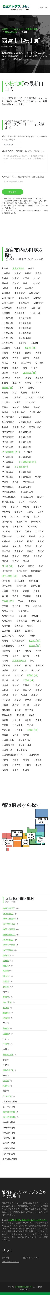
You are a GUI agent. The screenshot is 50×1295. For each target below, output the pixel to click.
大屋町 (36, 357)
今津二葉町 (7, 308)
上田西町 (35, 342)
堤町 (41, 566)
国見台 (5, 407)
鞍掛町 (5, 412)
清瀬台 (17, 402)
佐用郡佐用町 (9, 1148)
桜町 (4, 516)
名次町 (30, 625)
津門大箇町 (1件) (9, 576)
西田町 (22, 645)
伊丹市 (8, 986)
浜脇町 (17, 665)
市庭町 (5, 288)
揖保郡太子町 (9, 1138)
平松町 (15, 680)
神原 (14, 392)
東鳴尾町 (40, 665)
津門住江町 (34, 581)
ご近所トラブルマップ (12, 28)
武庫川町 (16, 720)
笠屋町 (15, 367)
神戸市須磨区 (11, 929)
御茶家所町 (26, 362)
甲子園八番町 (25, 442)
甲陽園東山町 (25, 486)
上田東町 (6, 347)
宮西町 (32, 715)
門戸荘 (30, 725)
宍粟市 (7, 1085)
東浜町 (5, 670)
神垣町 (15, 372)
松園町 (39, 700)
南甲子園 (29, 710)
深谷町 (15, 685)
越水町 (22, 501)
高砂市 (7, 1028)
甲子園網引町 (25, 447)
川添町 (28, 382)
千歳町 (21, 566)
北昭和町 (16, 397)
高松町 (26, 556)
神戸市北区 (10, 939)
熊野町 (26, 407)
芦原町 (28, 273)
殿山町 (5, 596)
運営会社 (5, 1258)
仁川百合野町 (8, 645)
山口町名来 (22, 749)
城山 (42, 536)
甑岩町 (40, 496)
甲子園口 (28, 452)
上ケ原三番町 (25, 318)
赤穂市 (7, 1007)
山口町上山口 (8, 739)
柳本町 (26, 735)
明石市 (8, 965)
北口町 (5, 397)
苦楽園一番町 (18, 412)
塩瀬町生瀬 (22, 521)
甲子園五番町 (8, 437)
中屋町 (5, 605)
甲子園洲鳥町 (25, 457)
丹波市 (6, 1065)
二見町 (36, 685)
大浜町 (15, 357)
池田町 (26, 278)
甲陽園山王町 (29, 481)
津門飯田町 (22, 571)
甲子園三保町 (8, 476)
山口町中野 (7, 749)
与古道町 (37, 759)
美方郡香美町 (9, 1153)
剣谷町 (5, 427)
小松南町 (18, 511)
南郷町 (5, 640)
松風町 (17, 700)
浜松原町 (6, 665)
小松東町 (6, 511)
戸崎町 (26, 591)
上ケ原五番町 (25, 323)
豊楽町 (39, 690)
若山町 (15, 769)
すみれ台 (16, 546)
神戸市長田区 (11, 924)
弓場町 (15, 759)
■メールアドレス (23, 176)
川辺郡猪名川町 (10, 1101)
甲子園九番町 (8, 447)
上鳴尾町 (6, 273)
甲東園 (38, 476)
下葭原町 (6, 531)
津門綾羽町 (7, 571)
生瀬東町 (29, 630)
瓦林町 (31, 387)
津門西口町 (7, 586)
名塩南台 (6, 625)
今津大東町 (34, 293)
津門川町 (6, 581)
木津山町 (35, 392)
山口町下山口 (25, 744)
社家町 (17, 531)
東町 (14, 670)
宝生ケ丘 (27, 690)
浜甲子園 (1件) (19, 660)
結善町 (38, 422)
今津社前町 (24, 298)
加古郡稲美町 (11, 1111)
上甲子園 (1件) (29, 372)
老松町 (5, 352)
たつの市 (9, 1096)
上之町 (28, 377)
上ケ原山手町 (8, 342)
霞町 (25, 367)
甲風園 (5, 481)
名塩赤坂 (37, 605)
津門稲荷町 (36, 571)
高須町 (41, 551)
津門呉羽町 (19, 581)
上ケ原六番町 (8, 328)
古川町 (5, 690)
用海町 (26, 759)
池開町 (36, 278)
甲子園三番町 (8, 432)
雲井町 (36, 407)
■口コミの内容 (23, 151)
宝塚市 (8, 1018)
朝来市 (6, 1075)
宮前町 (5, 720)
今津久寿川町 (8, 298)
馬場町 (5, 660)
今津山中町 (19, 313)
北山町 (41, 397)
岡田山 (5, 362)
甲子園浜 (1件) (21, 467)
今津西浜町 (24, 303)
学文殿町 (40, 362)
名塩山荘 (23, 615)
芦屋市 (8, 981)
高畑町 (15, 556)
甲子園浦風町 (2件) (11, 452)
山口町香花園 (8, 744)
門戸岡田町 (17, 725)
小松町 (26, 506)
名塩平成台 (36, 620)
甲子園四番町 (25, 432)
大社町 (39, 546)
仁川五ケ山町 (18, 640)
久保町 (15, 407)
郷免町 (15, 481)
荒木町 (15, 278)
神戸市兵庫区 (11, 918)
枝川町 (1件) (30, 347)
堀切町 (5, 695)
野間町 (39, 650)
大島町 (28, 352)
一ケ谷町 (35, 283)
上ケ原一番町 (35, 313)
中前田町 (33, 601)
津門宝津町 (36, 586)
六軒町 (28, 764)
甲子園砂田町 (8, 462)
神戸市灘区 (10, 913)
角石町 (5, 546)
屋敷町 (5, 735)
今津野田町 (38, 303)
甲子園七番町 (8, 442)
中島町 (15, 596)
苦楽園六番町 (25, 422)
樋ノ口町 (18, 675)
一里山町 (16, 288)
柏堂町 (5, 382)
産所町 (36, 516)
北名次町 (29, 397)
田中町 (26, 561)
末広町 (41, 541)
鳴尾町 (22, 635)
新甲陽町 (18, 541)
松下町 (28, 700)
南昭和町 (21, 715)
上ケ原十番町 (8, 337)
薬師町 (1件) (32, 730)
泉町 (25, 283)
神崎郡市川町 (9, 1122)
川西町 (39, 382)
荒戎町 (5, 278)
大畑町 (5, 357)
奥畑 (14, 362)
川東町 (21, 387)
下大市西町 (17, 526)
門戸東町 (18, 730)
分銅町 (15, 690)
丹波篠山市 (10, 1054)
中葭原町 (16, 605)
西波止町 (6, 650)
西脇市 (8, 1012)
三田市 (8, 1044)
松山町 (26, 705)
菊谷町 (24, 392)
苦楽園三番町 (8, 417)
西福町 (30, 511)
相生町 (5, 268)
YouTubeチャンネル (10, 1261)
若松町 (5, 769)
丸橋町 (36, 705)
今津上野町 (19, 293)
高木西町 (6, 551)
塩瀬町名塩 (7, 521)
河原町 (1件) (7, 387)
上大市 (5, 372)
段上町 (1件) (7, 566)
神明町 (30, 541)
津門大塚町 (27, 576)
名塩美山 (18, 625)
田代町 (5, 561)
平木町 (5, 680)
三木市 (6, 1023)
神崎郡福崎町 (9, 1127)
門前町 (5, 725)
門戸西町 (6, 730)
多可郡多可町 (9, 1106)
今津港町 (6, 313)
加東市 (6, 1091)
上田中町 (23, 342)
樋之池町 (6, 675)
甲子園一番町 (18, 427)
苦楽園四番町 (25, 417)
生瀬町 (17, 630)
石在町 (5, 283)
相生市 (6, 991)
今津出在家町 (8, 303)
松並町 (5, 705)
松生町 (34, 695)
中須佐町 (27, 596)
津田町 (31, 566)
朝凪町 (17, 273)
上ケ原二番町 (8, 318)
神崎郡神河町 (9, 1132)
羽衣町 (5, 655)
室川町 (28, 720)
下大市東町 (32, 526)
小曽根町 (33, 501)
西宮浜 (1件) (34, 645)
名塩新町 (35, 615)
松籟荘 (32, 536)
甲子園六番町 (25, 437)
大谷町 (39, 352)
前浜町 (24, 695)
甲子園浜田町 (8, 471)
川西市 (8, 1033)
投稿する (12, 191)
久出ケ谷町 (30, 402)
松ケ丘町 (6, 700)
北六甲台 (6, 402)
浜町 (32, 660)
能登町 (28, 650)
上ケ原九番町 (25, 333)
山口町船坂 (34, 754)
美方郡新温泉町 (10, 1158)
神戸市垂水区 (11, 934)
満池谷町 (6, 710)
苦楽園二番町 (35, 412)
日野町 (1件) (32, 675)
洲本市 (8, 976)
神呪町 (5, 392)
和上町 (26, 769)
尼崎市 (8, 960)
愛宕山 (39, 273)
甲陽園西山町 (8, 486)
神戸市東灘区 (11, 908)
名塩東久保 (22, 620)
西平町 (17, 650)
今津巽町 (37, 298)
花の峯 (36, 655)
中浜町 (21, 601)
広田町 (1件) (28, 680)
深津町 (5, 685)
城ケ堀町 (21, 536)
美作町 (17, 710)
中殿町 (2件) (8, 601)
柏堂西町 (16, 382)
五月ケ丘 (14, 516)
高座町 (30, 551)
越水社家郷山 (8, 501)
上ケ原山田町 (25, 337)
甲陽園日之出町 (9, 491)
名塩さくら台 (8, 615)
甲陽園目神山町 (9, 496)
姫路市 (8, 955)
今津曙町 (6, 293)
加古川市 (9, 1002)
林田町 (28, 665)
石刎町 (15, 283)
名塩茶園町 (7, 620)
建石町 (15, 561)
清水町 (5, 526)
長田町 (39, 596)
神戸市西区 (10, 950)
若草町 (39, 764)
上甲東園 (6, 377)
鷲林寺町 (40, 531)
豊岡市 (8, 997)
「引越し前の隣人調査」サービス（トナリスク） (27, 1220)
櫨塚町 (15, 655)
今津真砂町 (22, 308)
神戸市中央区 (11, 945)
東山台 (24, 670)
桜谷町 (41, 511)
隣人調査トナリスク (31, 1258)
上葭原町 (40, 377)
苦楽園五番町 (8, 422)
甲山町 (34, 367)
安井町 (15, 735)
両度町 (5, 764)
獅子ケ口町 (36, 521)
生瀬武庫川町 (8, 635)
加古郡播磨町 (11, 1117)
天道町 (5, 591)
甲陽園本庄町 (27, 491)
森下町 (39, 720)
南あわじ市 (9, 1070)
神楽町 (5, 367)
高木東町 (18, 551)
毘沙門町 (35, 670)
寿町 (4, 506)
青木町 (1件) (18, 268)
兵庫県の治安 (31, 28)
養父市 (6, 1059)
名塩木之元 (24, 610)
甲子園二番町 (35, 427)
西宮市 (8, 971)
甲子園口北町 (8, 457)
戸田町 (36, 591)
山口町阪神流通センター (13, 754)
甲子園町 (6, 467)
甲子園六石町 (25, 476)
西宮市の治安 (11, 31)
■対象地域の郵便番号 (24, 138)
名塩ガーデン (8, 610)
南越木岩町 (7, 715)
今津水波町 (36, 308)
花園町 (26, 655)
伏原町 (26, 685)
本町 (14, 695)
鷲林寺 (28, 531)
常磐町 (15, 591)
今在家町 (29, 288)
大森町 (26, 357)
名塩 (27, 605)
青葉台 (31, 268)
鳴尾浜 (32, 635)
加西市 (6, 1049)
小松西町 (37, 506)
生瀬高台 (6, 630)
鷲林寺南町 (7, 536)
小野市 (6, 1038)
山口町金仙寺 (25, 739)
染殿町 (28, 546)
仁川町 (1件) (34, 640)
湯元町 (5, 759)
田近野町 (37, 556)
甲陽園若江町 (27, 496)
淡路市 (7, 1080)
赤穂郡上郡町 (9, 1143)
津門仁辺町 (22, 586)
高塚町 (5, 556)
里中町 (26, 516)
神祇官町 (6, 541)
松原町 (15, 705)
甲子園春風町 (25, 471)
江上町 (17, 347)
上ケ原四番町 (8, 323)
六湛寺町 (16, 764)
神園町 (17, 377)
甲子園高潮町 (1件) (27, 462)
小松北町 (14, 506)
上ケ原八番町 (8, 333)
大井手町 (16, 352)
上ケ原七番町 (25, 328)
